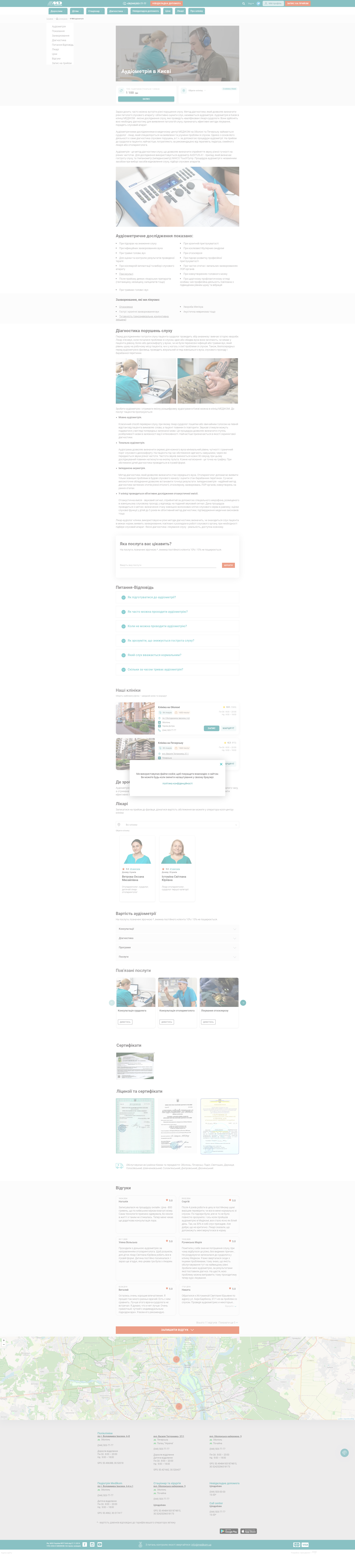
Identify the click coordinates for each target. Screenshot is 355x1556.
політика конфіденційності (178, 783)
